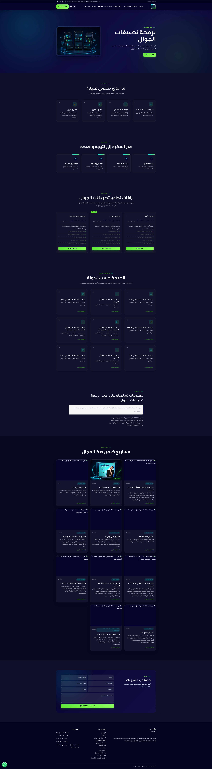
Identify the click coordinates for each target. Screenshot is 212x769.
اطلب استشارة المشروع (87, 706)
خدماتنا (135, 6)
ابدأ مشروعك (62, 6)
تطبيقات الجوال (108, 6)
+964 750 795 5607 (62, 736)
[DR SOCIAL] (153, 6)
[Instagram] (63, 1)
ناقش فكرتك (139, 248)
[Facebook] (65, 1)
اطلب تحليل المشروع (106, 248)
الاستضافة (100, 6)
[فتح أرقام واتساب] (4, 764)
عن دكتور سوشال (100, 753)
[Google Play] (57, 1)
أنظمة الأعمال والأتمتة (98, 758)
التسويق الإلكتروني (127, 6)
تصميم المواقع (117, 6)
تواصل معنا (87, 6)
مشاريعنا (94, 6)
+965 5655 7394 (61, 739)
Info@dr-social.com (62, 733)
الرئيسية (141, 6)
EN (71, 6)
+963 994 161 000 (62, 742)
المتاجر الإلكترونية (100, 755)
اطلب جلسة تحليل (72, 248)
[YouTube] (60, 1)
